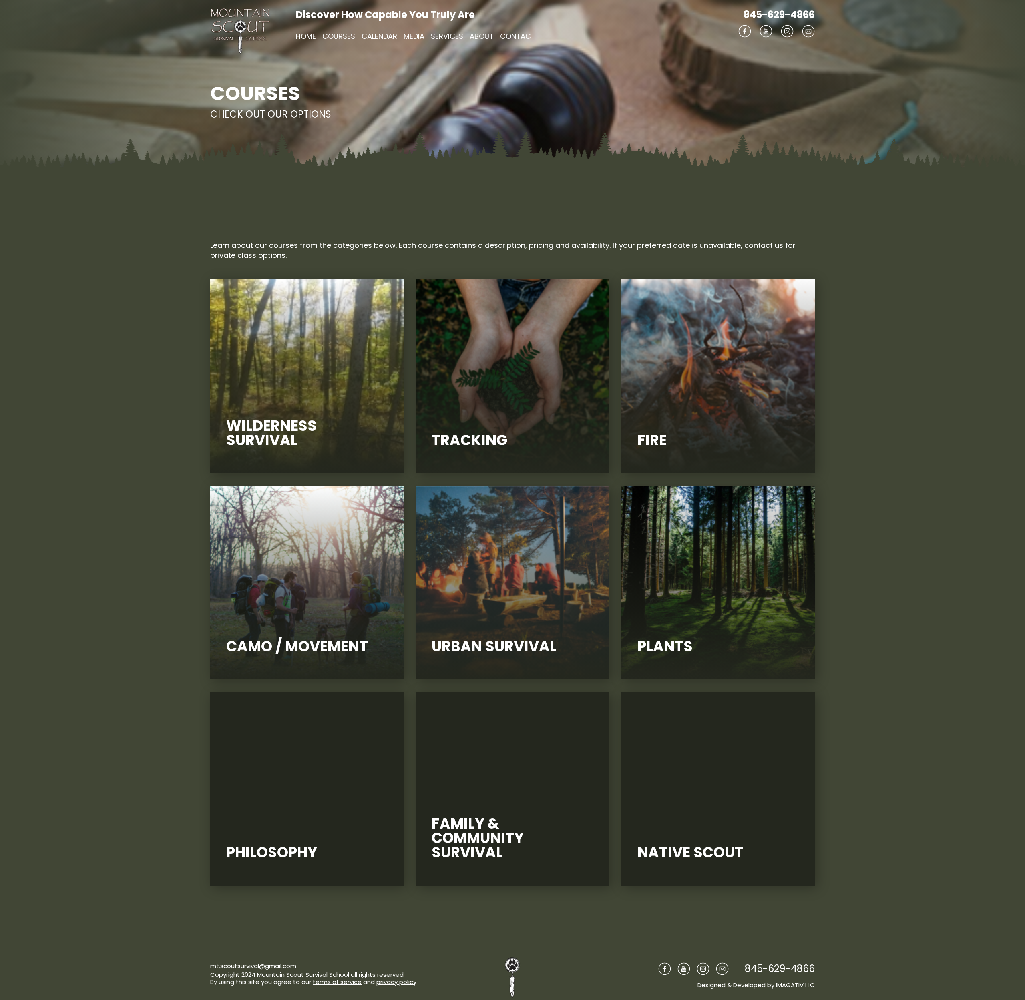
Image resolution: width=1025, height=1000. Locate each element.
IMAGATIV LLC (795, 985)
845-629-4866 (779, 14)
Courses (338, 36)
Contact (517, 36)
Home (306, 36)
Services (447, 36)
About (482, 36)
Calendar (379, 36)
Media (414, 36)
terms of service (337, 982)
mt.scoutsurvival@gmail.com (253, 966)
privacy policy (396, 982)
